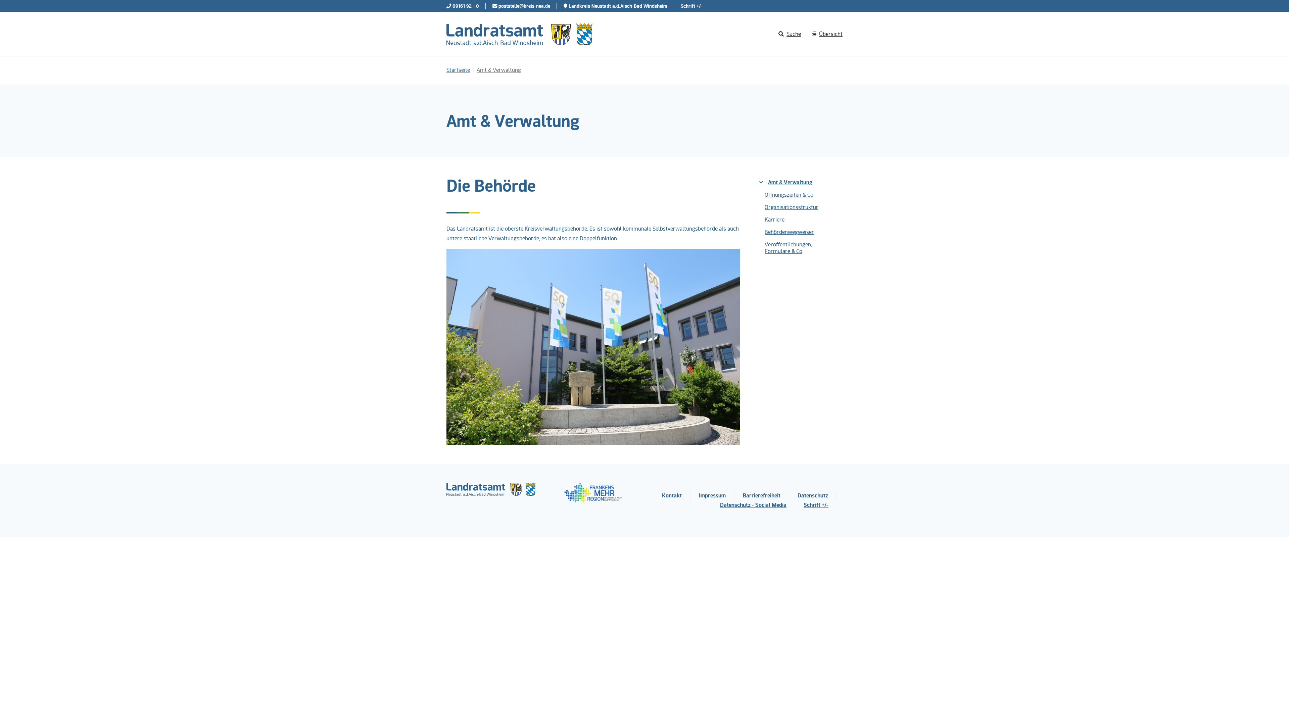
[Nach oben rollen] (1274, 710)
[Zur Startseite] (519, 34)
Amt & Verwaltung (790, 182)
